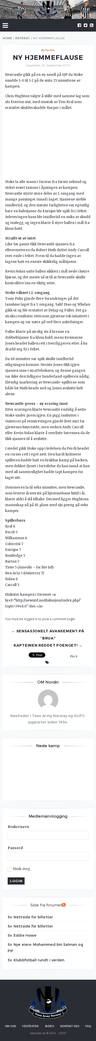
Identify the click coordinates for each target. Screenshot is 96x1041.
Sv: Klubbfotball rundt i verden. (36, 960)
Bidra (49, 1026)
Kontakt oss (69, 1026)
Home (7, 38)
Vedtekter (30, 1026)
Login (71, 619)
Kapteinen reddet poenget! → (48, 645)
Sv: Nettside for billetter (30, 917)
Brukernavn (18, 827)
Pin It (73, 656)
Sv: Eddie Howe (22, 935)
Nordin (50, 50)
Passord (15, 848)
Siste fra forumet (46, 905)
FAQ (88, 1026)
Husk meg (21, 869)
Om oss (10, 1026)
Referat (22, 38)
